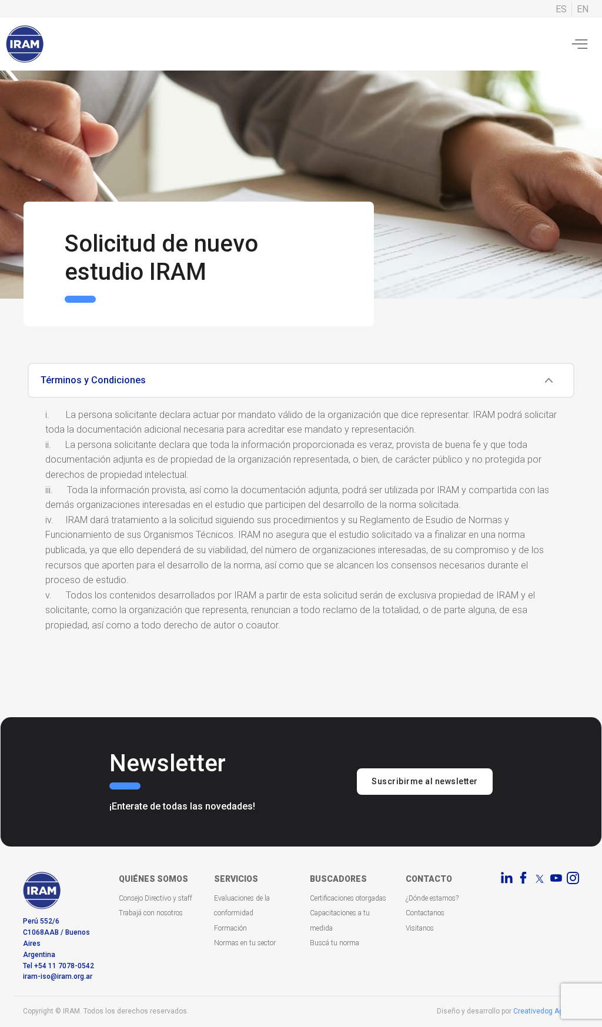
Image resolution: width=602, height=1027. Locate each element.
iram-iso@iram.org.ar (57, 976)
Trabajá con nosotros (151, 913)
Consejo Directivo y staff (155, 898)
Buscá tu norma (334, 943)
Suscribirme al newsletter (425, 781)
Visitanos (420, 928)
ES (561, 9)
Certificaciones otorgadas (348, 898)
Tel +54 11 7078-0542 (58, 966)
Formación (230, 928)
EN (582, 9)
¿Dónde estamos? (432, 898)
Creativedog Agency (546, 1011)
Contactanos (425, 913)
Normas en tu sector (245, 943)
